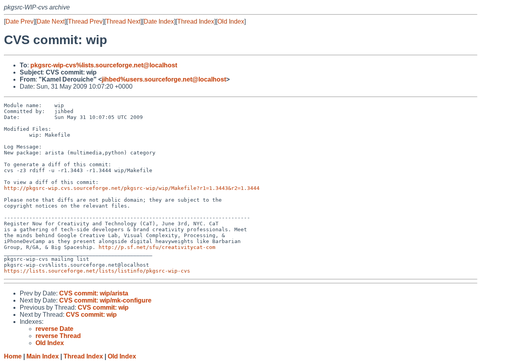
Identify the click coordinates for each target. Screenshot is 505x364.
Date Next (51, 21)
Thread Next (123, 21)
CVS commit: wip (103, 307)
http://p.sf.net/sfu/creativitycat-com (157, 247)
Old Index (230, 21)
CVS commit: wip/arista (93, 293)
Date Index (159, 21)
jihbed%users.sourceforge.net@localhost (164, 79)
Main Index (42, 356)
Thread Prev (85, 21)
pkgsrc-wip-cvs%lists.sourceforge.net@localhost (103, 65)
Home (13, 356)
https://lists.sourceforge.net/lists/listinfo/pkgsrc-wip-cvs (97, 271)
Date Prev (20, 21)
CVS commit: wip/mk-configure (105, 300)
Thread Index (195, 21)
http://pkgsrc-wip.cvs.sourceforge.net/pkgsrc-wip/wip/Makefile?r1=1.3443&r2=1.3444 (132, 188)
